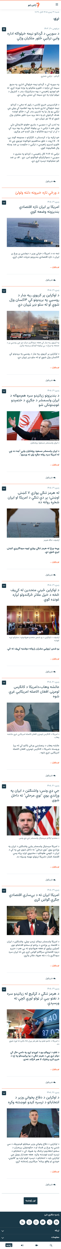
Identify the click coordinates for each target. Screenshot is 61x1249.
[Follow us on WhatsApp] (29, 1222)
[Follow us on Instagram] (36, 1222)
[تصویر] (36, 1245)
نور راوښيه (30, 1201)
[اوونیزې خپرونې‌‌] (22, 1245)
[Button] (51, 181)
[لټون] (51, 1245)
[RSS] (22, 1222)
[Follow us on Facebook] (56, 1222)
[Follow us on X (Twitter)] (49, 1222)
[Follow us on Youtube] (43, 1222)
